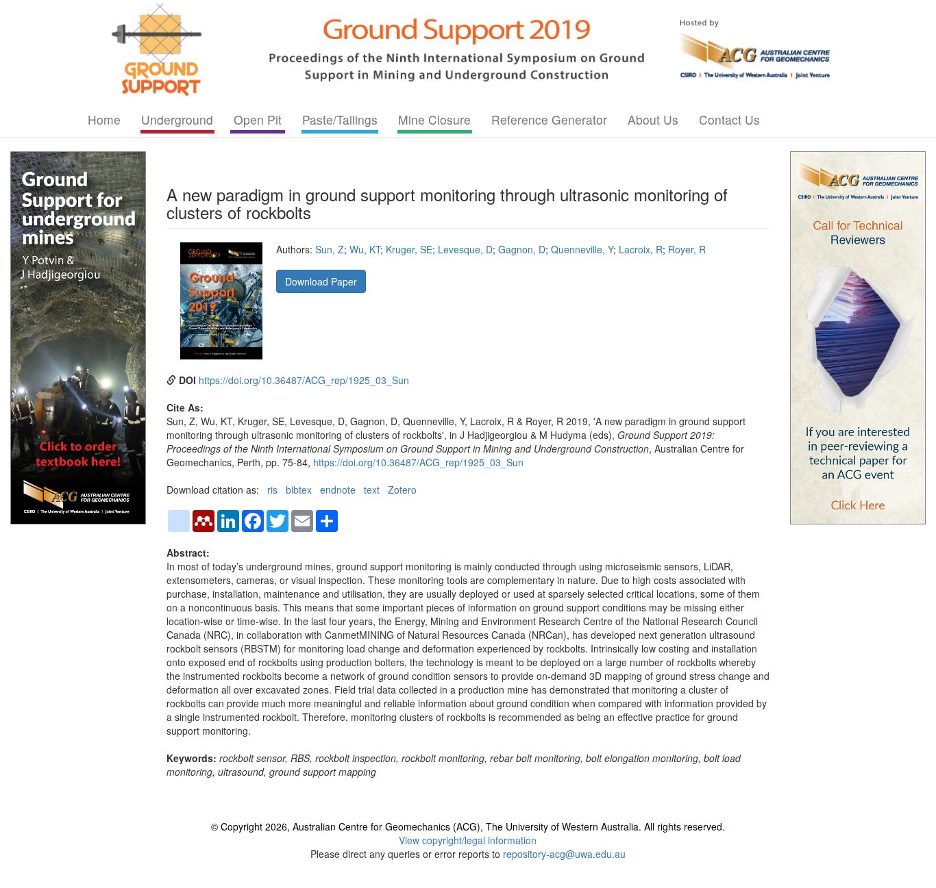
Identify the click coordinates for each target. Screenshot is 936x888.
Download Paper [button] (321, 281)
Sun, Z (329, 249)
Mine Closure (434, 119)
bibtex (299, 489)
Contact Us (729, 119)
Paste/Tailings (340, 119)
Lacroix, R (641, 249)
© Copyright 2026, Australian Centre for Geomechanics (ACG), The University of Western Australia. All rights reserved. (468, 826)
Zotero (402, 489)
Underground (177, 119)
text (372, 489)
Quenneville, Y (582, 249)
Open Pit (258, 119)
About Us (653, 119)
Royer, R (687, 249)
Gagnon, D (521, 249)
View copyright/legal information (468, 840)
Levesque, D (465, 249)
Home (104, 119)
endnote (338, 489)
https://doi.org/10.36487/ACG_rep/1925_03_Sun (304, 380)
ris (272, 489)
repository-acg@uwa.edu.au (564, 854)
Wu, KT (364, 249)
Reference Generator (549, 119)
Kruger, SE (409, 249)
